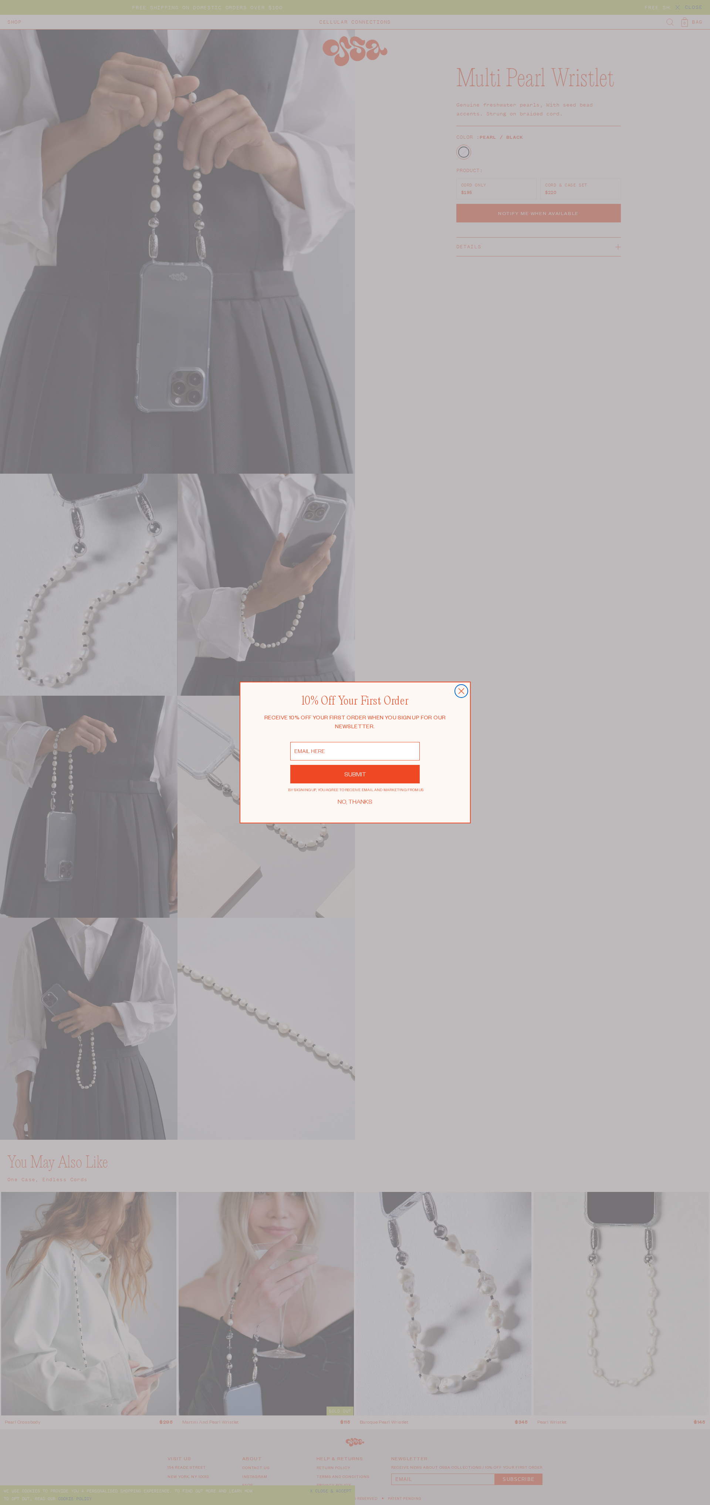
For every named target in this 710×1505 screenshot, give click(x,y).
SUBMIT (355, 774)
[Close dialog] (461, 691)
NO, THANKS (355, 801)
